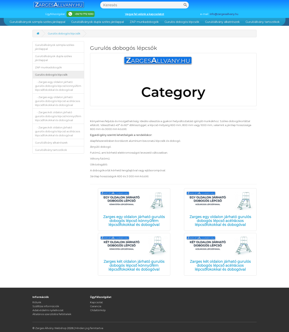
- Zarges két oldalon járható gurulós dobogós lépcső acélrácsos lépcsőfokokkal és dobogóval (57, 131)
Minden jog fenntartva (89, 328)
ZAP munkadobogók (144, 22)
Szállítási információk (45, 306)
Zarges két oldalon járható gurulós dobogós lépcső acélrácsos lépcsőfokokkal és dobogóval (220, 265)
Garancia (95, 306)
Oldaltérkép (98, 310)
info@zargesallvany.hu (224, 14)
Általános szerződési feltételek (51, 314)
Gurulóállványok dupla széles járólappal (97, 22)
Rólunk (36, 302)
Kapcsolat (96, 302)
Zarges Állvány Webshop (51, 328)
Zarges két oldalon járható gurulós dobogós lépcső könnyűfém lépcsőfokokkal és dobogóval (134, 265)
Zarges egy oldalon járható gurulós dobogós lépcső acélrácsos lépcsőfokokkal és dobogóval (220, 221)
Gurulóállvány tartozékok (263, 22)
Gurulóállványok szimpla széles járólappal (37, 22)
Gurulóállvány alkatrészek (222, 22)
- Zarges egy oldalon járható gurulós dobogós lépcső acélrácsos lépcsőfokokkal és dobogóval (57, 101)
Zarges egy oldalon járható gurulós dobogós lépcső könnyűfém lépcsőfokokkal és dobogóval (134, 221)
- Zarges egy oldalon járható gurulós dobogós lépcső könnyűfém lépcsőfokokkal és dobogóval (58, 85)
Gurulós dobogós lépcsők (182, 22)
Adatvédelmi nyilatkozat (48, 310)
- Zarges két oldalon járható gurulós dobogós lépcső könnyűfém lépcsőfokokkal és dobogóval (58, 116)
